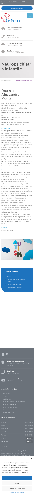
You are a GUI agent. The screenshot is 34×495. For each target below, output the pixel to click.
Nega (17, 483)
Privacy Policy (20, 492)
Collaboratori (7, 399)
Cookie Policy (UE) (8, 412)
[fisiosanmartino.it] (10, 18)
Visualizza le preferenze (17, 488)
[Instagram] (3, 4)
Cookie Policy (12, 492)
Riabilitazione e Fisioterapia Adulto (16, 280)
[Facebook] (2, 4)
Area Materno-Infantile (14, 288)
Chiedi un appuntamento (17, 8)
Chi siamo (6, 394)
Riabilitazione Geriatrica (14, 284)
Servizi (9, 276)
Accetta (17, 478)
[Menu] (30, 15)
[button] (31, 458)
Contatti (5, 410)
